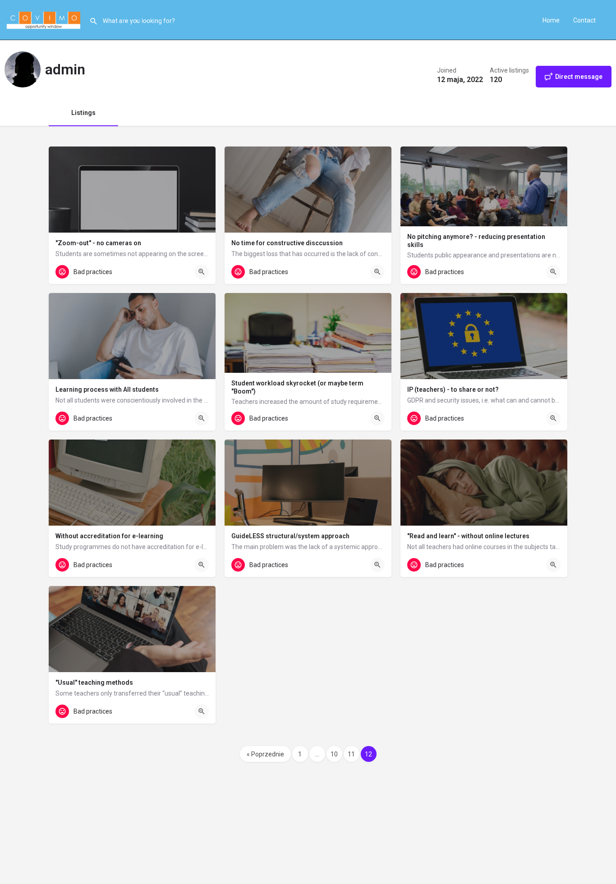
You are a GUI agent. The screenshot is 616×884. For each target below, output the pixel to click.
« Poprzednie (265, 754)
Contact (584, 20)
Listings (83, 112)
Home (551, 20)
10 (334, 754)
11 (351, 754)
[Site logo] (45, 19)
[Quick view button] (201, 272)
